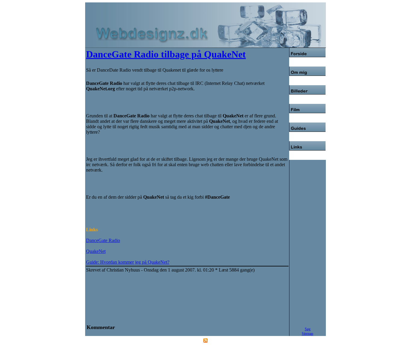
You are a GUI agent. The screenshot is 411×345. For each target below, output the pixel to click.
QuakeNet (96, 251)
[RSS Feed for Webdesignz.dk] (205, 340)
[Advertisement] (158, 14)
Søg (308, 329)
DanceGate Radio (103, 240)
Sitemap (307, 333)
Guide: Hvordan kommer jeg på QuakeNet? (127, 262)
